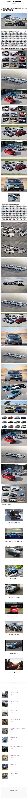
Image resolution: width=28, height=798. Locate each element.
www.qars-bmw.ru (14, 1)
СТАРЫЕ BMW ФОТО (15, 719)
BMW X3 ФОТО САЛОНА (16, 746)
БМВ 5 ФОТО (13, 764)
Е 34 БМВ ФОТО (14, 692)
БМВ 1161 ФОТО (14, 701)
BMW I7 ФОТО (13, 710)
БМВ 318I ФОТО (14, 773)
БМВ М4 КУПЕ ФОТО (15, 755)
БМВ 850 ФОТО (13, 737)
